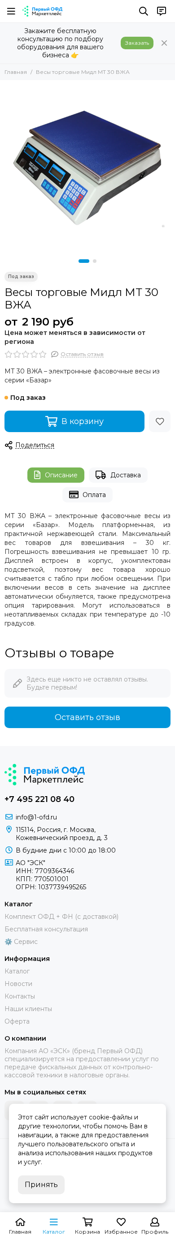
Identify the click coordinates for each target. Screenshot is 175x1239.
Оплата (94, 495)
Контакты (19, 996)
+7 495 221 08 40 (39, 799)
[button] (84, 261)
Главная (15, 72)
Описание (61, 475)
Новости (18, 984)
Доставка (125, 475)
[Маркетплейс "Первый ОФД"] (42, 11)
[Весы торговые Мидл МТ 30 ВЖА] (87, 167)
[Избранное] (160, 421)
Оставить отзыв (87, 717)
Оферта (17, 1021)
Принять (41, 1184)
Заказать (137, 42)
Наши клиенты (28, 1009)
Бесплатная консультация (46, 929)
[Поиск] (144, 11)
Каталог (17, 971)
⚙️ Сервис (21, 942)
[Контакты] (162, 11)
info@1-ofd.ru (36, 817)
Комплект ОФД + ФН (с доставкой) (61, 917)
